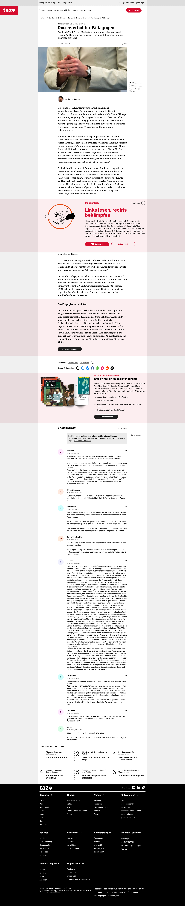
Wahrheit (43, 824)
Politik (42, 800)
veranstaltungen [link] (50, 3)
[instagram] (143, 789)
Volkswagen (71, 804)
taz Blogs (125, 839)
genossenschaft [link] (128, 3)
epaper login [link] (140, 3)
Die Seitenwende (100, 807)
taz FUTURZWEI (127, 842)
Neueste (118, 428)
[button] (144, 10)
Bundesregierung (74, 800)
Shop (42, 876)
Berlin (42, 817)
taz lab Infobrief (73, 848)
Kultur (42, 811)
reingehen (44, 855)
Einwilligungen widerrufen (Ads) (106, 896)
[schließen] (143, 203)
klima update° (45, 845)
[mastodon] (133, 789)
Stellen (97, 811)
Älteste (124, 428)
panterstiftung (127, 814)
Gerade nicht (135, 203)
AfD (68, 807)
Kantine (43, 873)
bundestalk (44, 838)
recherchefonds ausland (131, 811)
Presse (97, 814)
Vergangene (99, 848)
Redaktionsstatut (110, 889)
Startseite (43, 18)
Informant (98, 892)
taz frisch (70, 841)
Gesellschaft (53, 18)
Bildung (62, 18)
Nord (41, 821)
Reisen (42, 869)
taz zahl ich (125, 807)
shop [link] (59, 3)
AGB (125, 892)
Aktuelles (97, 800)
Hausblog (98, 804)
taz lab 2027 (99, 852)
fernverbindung (46, 841)
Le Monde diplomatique (131, 845)
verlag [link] (42, 3)
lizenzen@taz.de (55, 892)
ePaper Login (72, 876)
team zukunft (72, 838)
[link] (46, 10)
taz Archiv (125, 849)
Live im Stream (100, 845)
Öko (41, 804)
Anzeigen (43, 880)
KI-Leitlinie (140, 889)
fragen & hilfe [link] (67, 3)
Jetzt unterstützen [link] (69, 349)
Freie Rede (44, 852)
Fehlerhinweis (84, 363)
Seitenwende (133, 892)
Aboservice (71, 872)
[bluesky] (138, 789)
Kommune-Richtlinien (126, 889)
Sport (42, 814)
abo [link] (120, 3)
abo (123, 800)
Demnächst (98, 838)
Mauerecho (44, 848)
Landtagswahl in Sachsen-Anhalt (77, 812)
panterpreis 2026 (128, 817)
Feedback (71, 869)
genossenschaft (127, 804)
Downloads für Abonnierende (78, 879)
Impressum (118, 892)
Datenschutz (108, 892)
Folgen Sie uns (125, 788)
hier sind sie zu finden (82, 441)
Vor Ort (97, 841)
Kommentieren (73, 363)
